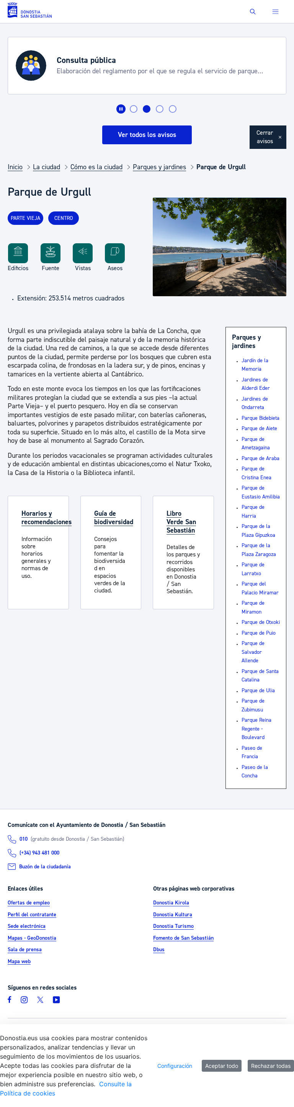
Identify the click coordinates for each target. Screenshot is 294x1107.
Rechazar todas (271, 1065)
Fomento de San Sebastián (183, 938)
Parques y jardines (159, 167)
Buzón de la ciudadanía (45, 866)
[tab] (133, 109)
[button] (253, 11)
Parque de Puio (259, 633)
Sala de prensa (25, 950)
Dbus (159, 950)
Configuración (174, 1065)
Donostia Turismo (173, 926)
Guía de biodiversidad (113, 517)
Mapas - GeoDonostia (32, 938)
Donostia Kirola (171, 903)
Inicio (15, 167)
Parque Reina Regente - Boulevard (256, 729)
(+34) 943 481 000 (39, 853)
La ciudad (46, 167)
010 (24, 839)
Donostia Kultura (172, 914)
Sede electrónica (27, 926)
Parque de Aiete (259, 428)
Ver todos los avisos (147, 134)
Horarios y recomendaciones (46, 517)
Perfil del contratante (32, 914)
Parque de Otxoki (261, 622)
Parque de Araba (260, 458)
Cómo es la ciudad (96, 167)
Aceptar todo (221, 1065)
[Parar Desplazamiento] (121, 109)
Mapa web (19, 961)
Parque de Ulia (258, 690)
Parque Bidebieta (260, 418)
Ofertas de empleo (29, 903)
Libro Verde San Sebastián (181, 522)
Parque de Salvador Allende (253, 652)
